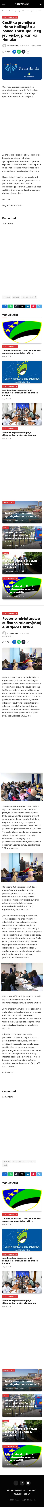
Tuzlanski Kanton (10, 17)
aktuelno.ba (14, 46)
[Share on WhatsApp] (19, 52)
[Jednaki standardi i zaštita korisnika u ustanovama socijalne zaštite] (22, 332)
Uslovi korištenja (22, 1494)
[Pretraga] (40, 4)
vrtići (5, 1165)
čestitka (7, 297)
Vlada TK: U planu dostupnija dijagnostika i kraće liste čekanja (19, 434)
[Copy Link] (23, 52)
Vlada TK (31, 1161)
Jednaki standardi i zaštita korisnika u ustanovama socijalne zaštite (21, 352)
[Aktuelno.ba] (22, 4)
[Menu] (3, 4)
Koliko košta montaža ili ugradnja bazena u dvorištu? (22, 514)
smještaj (7, 1161)
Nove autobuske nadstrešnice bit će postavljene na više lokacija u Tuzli (21, 537)
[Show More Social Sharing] (28, 52)
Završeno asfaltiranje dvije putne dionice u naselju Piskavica (20, 564)
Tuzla (5, 528)
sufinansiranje (19, 1161)
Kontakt (31, 1491)
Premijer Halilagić (29, 297)
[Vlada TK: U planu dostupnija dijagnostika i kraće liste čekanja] (22, 414)
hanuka (16, 297)
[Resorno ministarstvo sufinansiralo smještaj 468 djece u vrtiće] (22, 659)
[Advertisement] (22, 126)
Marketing (20, 1491)
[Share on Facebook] (14, 52)
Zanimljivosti (8, 502)
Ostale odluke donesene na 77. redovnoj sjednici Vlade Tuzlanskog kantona (20, 393)
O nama (9, 1491)
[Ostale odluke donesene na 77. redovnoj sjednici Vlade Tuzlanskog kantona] (22, 372)
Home (4, 11)
